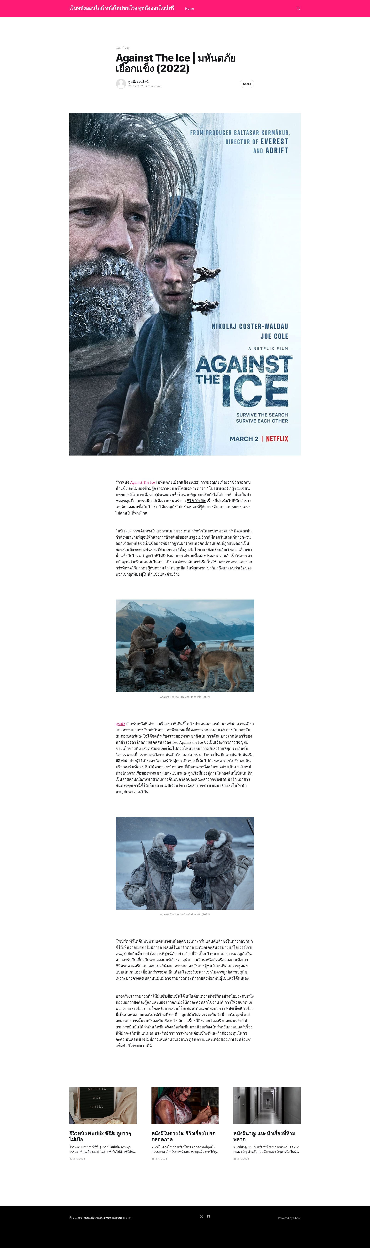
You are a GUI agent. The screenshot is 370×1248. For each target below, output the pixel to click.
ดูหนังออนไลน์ (138, 81)
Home (189, 8)
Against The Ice (142, 482)
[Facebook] (208, 1216)
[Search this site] (298, 8)
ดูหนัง (120, 723)
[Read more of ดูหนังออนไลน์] (121, 83)
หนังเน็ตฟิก (123, 48)
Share (247, 83)
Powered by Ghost (289, 1217)
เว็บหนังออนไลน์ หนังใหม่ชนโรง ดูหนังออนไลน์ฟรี (121, 8)
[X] (201, 1216)
